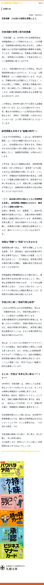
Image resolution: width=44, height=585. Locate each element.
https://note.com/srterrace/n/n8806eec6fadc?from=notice (21, 451)
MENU (41, 3)
